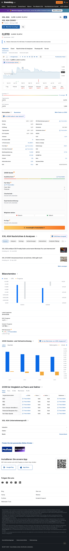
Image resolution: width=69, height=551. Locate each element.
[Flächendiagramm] (7, 57)
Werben (38, 494)
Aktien (3, 6)
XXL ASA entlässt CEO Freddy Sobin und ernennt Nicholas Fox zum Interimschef (28, 248)
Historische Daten (13, 52)
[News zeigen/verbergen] (41, 57)
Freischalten (27, 398)
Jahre (4, 345)
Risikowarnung (33, 540)
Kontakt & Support (41, 498)
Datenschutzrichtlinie (22, 540)
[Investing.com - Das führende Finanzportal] (10, 2)
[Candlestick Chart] (4, 57)
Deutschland (22, 6)
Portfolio (3, 498)
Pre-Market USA (38, 6)
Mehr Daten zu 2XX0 (61, 112)
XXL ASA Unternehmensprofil (14, 421)
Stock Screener (11, 6)
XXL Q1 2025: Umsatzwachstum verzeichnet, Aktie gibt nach (22, 258)
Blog (2, 491)
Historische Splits (24, 52)
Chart (12, 48)
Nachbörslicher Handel (51, 6)
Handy (3, 494)
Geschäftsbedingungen (8, 540)
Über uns (38, 491)
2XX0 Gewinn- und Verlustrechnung (16, 341)
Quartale (10, 345)
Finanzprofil (38, 48)
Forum (47, 48)
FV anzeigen (62, 95)
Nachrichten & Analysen (24, 48)
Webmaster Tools (6, 501)
